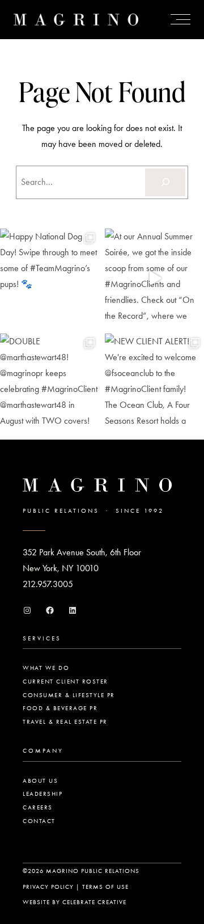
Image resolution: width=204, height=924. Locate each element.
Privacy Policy (48, 887)
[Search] (165, 182)
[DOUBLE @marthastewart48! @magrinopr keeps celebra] (49, 383)
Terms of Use (105, 887)
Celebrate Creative (94, 902)
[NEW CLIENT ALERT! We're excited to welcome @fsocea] (154, 383)
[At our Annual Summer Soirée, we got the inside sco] (154, 278)
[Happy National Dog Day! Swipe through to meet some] (49, 278)
